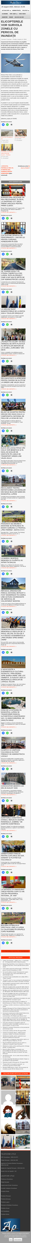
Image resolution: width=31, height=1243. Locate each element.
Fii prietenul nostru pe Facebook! (15, 951)
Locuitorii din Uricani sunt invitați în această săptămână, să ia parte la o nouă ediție (12, 316)
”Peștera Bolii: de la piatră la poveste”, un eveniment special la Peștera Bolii (13, 1064)
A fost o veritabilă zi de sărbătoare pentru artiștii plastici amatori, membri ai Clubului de (12, 353)
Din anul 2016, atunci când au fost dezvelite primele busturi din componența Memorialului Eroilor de (13, 643)
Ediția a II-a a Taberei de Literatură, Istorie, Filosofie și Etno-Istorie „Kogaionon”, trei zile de (13, 565)
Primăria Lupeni (5, 1202)
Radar (11, 17)
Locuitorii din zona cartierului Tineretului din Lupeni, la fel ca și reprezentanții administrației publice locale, (13, 283)
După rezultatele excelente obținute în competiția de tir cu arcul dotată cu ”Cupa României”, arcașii (12, 422)
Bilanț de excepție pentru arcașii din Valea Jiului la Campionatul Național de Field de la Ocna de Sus (16, 987)
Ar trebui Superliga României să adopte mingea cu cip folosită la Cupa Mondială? (16, 1059)
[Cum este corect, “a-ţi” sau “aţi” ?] (8, 1097)
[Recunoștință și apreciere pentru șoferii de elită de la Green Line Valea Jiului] (8, 1083)
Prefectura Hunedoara (7, 1179)
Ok (11, 1239)
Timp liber (13, 13)
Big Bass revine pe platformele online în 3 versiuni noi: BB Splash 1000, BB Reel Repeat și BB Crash (16, 991)
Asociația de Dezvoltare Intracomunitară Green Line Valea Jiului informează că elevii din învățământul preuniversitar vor (13, 462)
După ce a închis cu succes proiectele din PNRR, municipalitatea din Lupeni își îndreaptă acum (13, 724)
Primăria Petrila (5, 1191)
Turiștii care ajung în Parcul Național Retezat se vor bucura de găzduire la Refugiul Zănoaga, (13, 604)
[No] (29, 1237)
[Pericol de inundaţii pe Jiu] (7, 132)
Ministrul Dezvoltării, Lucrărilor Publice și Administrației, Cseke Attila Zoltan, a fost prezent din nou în (11, 899)
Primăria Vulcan (5, 1214)
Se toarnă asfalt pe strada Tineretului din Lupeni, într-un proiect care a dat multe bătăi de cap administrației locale (15, 973)
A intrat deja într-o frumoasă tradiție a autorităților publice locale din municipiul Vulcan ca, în (13, 864)
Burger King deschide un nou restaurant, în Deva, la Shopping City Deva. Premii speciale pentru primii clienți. (16, 965)
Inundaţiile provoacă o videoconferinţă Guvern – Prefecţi (7, 153)
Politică (24, 10)
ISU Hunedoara (5, 1211)
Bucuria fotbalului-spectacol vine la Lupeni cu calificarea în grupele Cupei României (14, 1043)
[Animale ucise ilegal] (21, 132)
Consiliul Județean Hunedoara (9, 1188)
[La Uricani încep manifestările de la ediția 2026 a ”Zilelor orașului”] (8, 1142)
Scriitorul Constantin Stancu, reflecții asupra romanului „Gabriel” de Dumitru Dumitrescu (14, 1033)
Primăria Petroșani (6, 1196)
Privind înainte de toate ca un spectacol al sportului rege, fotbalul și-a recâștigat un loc (12, 934)
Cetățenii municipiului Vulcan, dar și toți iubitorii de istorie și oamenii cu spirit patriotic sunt (13, 685)
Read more (18, 1239)
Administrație (16, 10)
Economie (5, 13)
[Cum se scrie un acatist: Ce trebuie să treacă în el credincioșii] (8, 1127)
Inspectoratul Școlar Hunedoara (9, 1185)
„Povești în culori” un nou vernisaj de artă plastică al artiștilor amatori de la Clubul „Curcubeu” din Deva (16, 980)
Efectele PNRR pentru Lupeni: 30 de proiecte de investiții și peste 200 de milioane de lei (15, 1068)
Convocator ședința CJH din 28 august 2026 (14, 1030)
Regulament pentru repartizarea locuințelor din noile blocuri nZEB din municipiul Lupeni (16, 999)
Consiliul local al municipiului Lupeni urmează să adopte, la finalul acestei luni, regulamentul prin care (13, 498)
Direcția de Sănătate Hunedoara (9, 1205)
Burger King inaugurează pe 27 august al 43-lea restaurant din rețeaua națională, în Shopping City (13, 209)
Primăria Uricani (5, 1208)
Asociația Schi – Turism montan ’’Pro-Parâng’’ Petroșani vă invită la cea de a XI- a (13, 533)
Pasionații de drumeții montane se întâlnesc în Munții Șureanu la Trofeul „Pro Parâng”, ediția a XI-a (16, 1002)
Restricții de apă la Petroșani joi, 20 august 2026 (15, 1062)
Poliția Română (5, 1182)
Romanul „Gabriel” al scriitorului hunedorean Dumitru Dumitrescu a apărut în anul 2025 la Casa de (12, 828)
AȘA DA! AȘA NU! (19, 17)
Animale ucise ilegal (20, 137)
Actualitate (5, 10)
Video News (22, 13)
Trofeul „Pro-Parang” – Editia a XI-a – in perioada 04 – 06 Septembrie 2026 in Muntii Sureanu (15, 961)
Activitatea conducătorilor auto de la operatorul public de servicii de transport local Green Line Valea (13, 386)
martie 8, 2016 (22, 39)
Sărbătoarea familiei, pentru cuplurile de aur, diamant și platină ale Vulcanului (14, 1036)
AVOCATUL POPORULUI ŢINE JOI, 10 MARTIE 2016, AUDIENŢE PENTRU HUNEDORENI (7, 169)
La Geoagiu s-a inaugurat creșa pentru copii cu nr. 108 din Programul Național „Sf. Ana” (16, 1040)
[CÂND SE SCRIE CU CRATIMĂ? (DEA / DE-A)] (8, 1112)
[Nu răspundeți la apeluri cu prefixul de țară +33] (23, 1112)
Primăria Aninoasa (6, 1199)
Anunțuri (4, 17)
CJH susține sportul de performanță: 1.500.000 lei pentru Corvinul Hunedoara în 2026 (16, 969)
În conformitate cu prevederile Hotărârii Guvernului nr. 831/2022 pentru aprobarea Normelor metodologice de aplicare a (12, 792)
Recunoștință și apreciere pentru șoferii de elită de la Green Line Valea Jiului (16, 984)
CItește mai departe (8, 212)
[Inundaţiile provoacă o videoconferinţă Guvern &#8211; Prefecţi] (7, 147)
